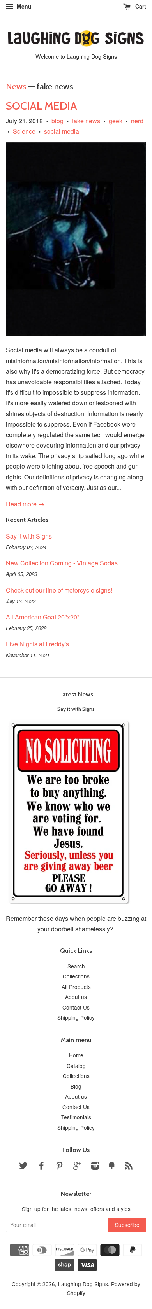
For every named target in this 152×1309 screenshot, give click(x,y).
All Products (76, 986)
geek (115, 120)
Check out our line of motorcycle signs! (59, 590)
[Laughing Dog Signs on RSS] (128, 1167)
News (16, 86)
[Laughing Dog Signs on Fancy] (112, 1167)
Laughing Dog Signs (83, 1284)
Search (76, 966)
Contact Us (76, 1007)
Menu (23, 6)
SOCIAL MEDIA (41, 105)
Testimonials (76, 1117)
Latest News (76, 694)
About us (76, 997)
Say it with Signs (29, 536)
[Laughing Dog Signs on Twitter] (23, 1167)
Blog (76, 1086)
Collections (76, 976)
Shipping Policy (76, 1017)
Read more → (25, 503)
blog (57, 120)
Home (76, 1055)
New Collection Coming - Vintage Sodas (62, 562)
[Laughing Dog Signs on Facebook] (41, 1167)
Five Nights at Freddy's (37, 643)
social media (61, 131)
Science (24, 131)
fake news (86, 120)
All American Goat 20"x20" (43, 616)
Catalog (76, 1065)
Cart (140, 6)
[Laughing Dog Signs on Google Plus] (77, 1167)
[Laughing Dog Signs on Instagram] (95, 1167)
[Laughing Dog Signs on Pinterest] (59, 1167)
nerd (137, 120)
